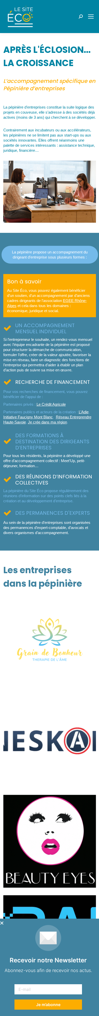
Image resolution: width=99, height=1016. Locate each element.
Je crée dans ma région (47, 422)
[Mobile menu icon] (91, 16)
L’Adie (84, 412)
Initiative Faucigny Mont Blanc (28, 417)
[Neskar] (49, 740)
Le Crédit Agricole (51, 404)
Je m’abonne (48, 1004)
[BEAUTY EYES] (49, 841)
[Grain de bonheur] (49, 640)
